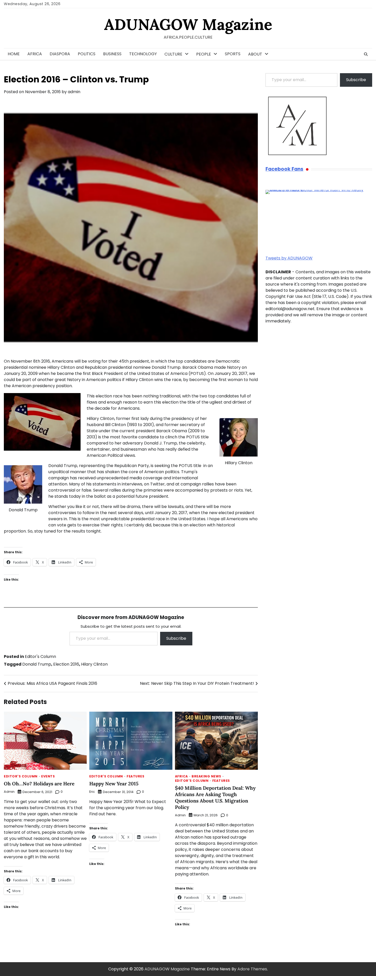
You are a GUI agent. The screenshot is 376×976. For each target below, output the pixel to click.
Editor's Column (40, 656)
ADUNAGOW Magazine (188, 24)
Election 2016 (66, 664)
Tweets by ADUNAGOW (289, 258)
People (203, 54)
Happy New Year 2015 (113, 783)
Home (14, 54)
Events (48, 776)
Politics (86, 54)
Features (135, 776)
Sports (232, 54)
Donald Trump (36, 664)
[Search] (366, 54)
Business (112, 54)
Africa (34, 54)
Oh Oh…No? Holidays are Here (39, 783)
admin (74, 92)
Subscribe (176, 638)
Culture (173, 54)
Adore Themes (252, 969)
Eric (92, 791)
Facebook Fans (284, 169)
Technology (143, 54)
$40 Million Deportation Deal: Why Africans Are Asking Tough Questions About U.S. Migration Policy (215, 797)
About (255, 54)
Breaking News (206, 776)
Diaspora (60, 54)
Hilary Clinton (94, 664)
